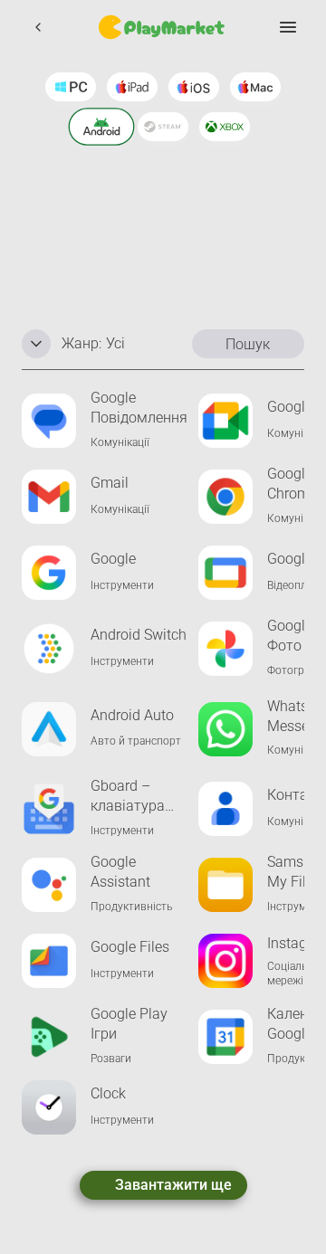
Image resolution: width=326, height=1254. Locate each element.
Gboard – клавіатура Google (128, 796)
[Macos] (255, 86)
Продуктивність (131, 906)
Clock (108, 1093)
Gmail (110, 482)
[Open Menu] (288, 27)
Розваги (111, 1058)
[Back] (38, 27)
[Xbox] (224, 126)
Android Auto (132, 715)
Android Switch (139, 634)
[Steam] (163, 126)
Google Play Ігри (129, 1023)
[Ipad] (132, 86)
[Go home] (163, 27)
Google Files (130, 946)
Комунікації (120, 442)
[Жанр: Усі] (36, 343)
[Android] (102, 127)
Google (113, 558)
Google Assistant (120, 871)
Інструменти (122, 585)
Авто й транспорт (136, 741)
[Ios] (193, 86)
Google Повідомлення (139, 407)
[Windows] (70, 86)
